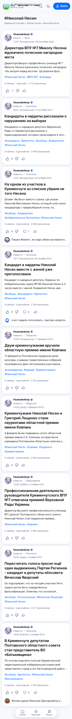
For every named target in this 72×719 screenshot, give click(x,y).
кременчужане (46, 369)
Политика (31, 106)
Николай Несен (16, 77)
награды (46, 77)
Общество (31, 335)
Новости (17, 106)
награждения (14, 369)
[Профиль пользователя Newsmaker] (8, 37)
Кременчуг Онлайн (14, 23)
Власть (17, 38)
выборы (42, 140)
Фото (27, 38)
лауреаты (46, 447)
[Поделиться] (24, 91)
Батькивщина (14, 678)
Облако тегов (34, 23)
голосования (27, 597)
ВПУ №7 (33, 77)
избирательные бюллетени (23, 217)
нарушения (57, 140)
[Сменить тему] (48, 6)
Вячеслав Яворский (50, 597)
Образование (33, 481)
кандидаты (13, 140)
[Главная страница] (22, 6)
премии (30, 369)
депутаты (28, 140)
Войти (63, 6)
